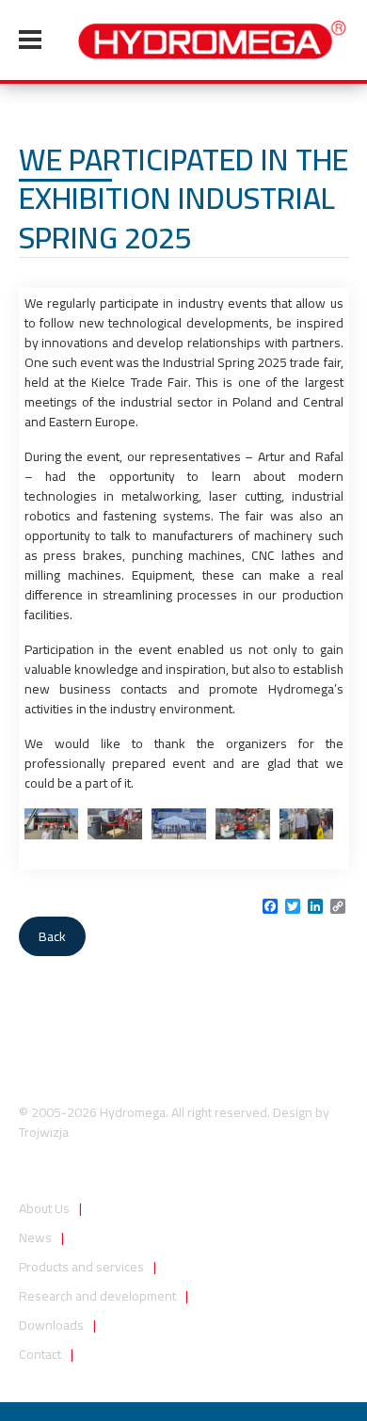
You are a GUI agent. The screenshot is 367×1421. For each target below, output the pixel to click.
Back (52, 936)
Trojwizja (44, 1132)
